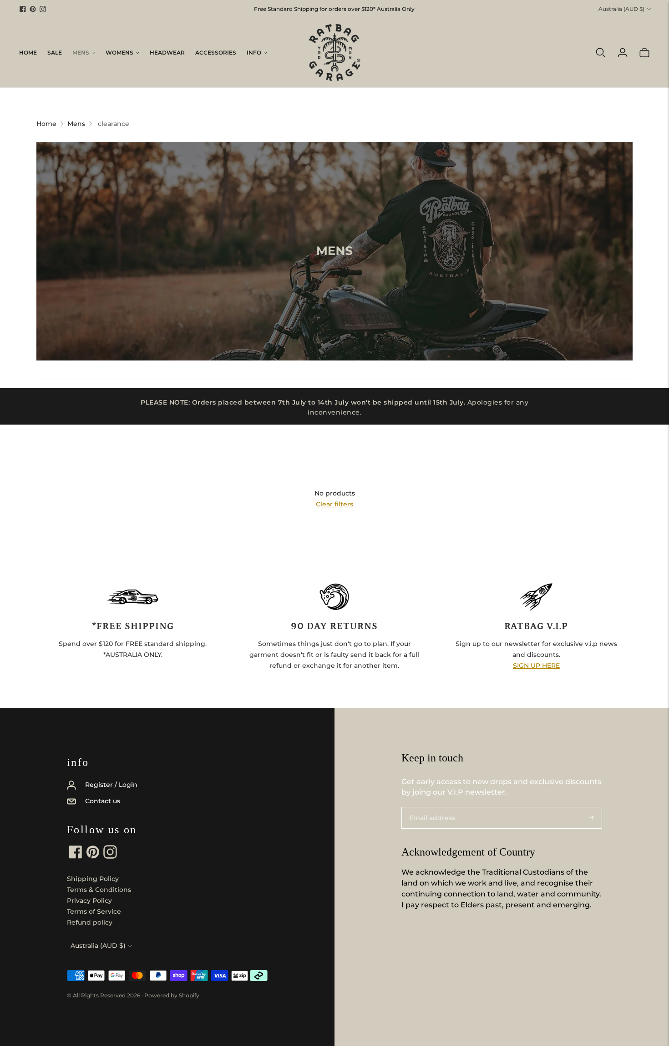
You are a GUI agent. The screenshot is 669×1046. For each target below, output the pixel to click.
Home (28, 52)
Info (254, 52)
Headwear (167, 52)
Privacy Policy (89, 900)
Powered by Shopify (171, 995)
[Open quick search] (600, 53)
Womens (119, 52)
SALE (54, 52)
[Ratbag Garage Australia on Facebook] (23, 9)
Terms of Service (94, 911)
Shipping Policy (93, 879)
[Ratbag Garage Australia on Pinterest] (33, 9)
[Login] (622, 53)
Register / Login (111, 785)
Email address (430, 806)
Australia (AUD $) (621, 8)
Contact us (102, 801)
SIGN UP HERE (536, 665)
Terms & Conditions (99, 890)
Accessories (215, 52)
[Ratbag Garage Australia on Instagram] (43, 9)
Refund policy (89, 922)
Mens (80, 52)
